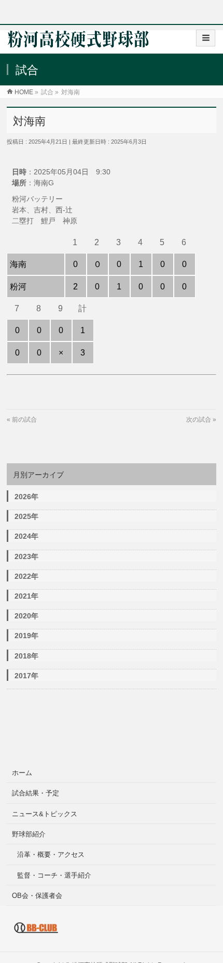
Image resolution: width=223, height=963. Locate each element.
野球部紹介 (29, 834)
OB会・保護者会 (37, 895)
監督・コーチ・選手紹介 (54, 875)
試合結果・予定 (35, 793)
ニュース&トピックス (44, 814)
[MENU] (205, 38)
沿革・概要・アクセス (51, 854)
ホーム (22, 773)
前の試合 (24, 419)
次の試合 (198, 419)
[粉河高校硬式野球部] (78, 42)
